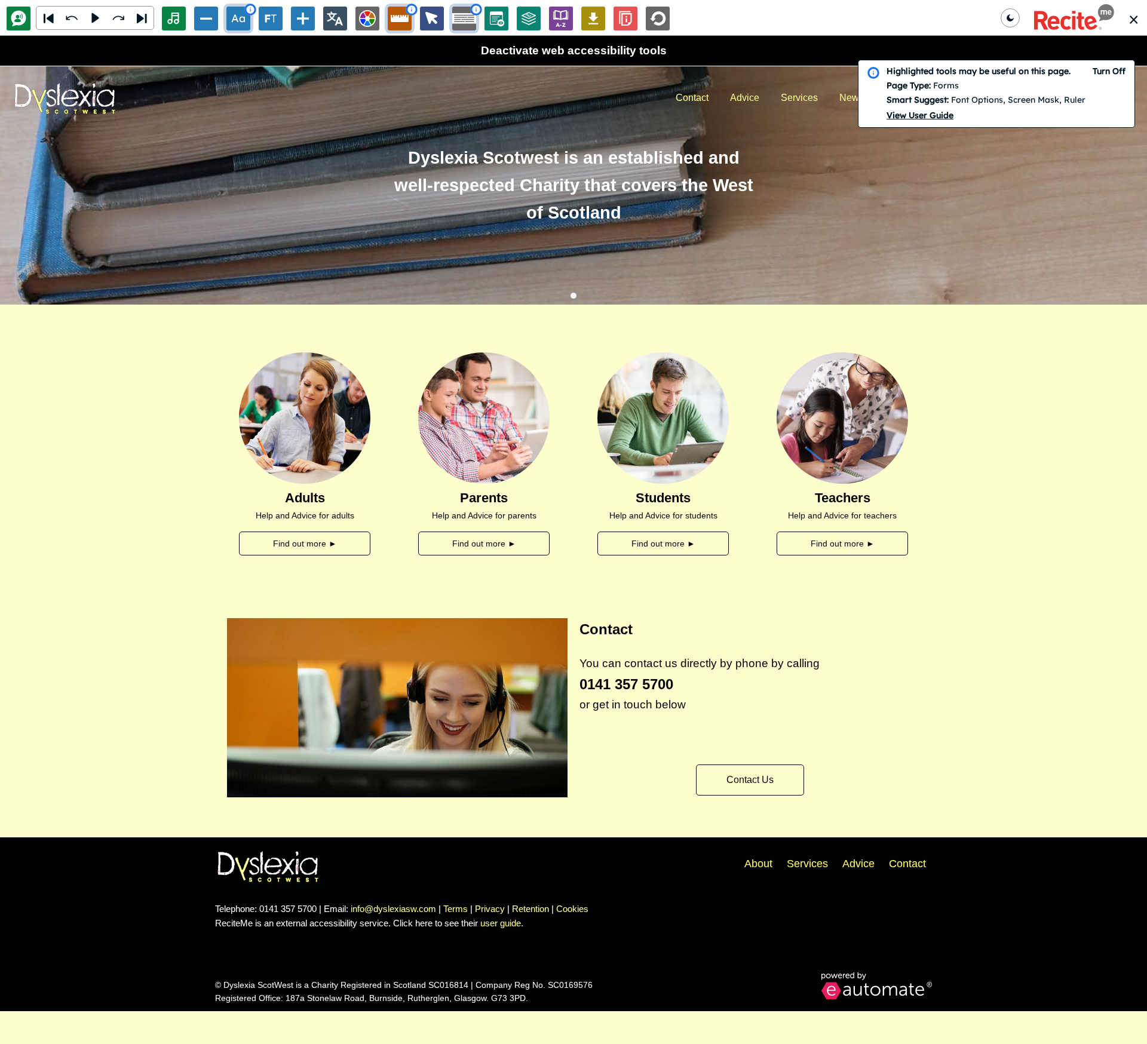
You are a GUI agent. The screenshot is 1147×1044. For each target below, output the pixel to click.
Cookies (572, 909)
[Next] (141, 17)
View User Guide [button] (920, 115)
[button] (1074, 17)
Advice (744, 98)
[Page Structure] (528, 18)
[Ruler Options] (399, 18)
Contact (692, 98)
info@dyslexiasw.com (393, 909)
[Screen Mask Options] (464, 18)
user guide (500, 923)
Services (799, 98)
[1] (573, 296)
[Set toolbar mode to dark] (1010, 17)
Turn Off (1109, 71)
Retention (530, 909)
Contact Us (750, 780)
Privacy (490, 909)
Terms (455, 909)
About (758, 864)
